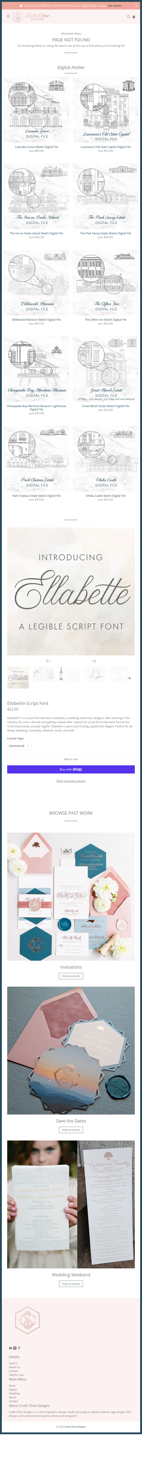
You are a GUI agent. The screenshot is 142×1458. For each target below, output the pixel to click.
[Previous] (48, 661)
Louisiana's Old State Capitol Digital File (106, 146)
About (12, 1397)
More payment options (71, 781)
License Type (15, 738)
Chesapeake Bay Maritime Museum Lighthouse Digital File (36, 407)
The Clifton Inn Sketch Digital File (105, 319)
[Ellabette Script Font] (71, 592)
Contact (13, 1371)
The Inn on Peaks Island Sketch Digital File (36, 233)
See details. (115, 5)
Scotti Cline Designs (75, 1426)
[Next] (94, 661)
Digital (13, 1389)
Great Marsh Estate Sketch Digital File (105, 406)
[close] (136, 6)
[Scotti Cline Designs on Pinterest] (19, 1348)
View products (71, 976)
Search (13, 1363)
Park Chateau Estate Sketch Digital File (36, 495)
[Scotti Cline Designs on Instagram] (14, 1348)
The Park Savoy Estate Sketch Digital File (105, 233)
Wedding (14, 1393)
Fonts (12, 1385)
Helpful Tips (16, 1375)
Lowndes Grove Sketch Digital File (36, 146)
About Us (14, 1367)
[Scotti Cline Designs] (68, 16)
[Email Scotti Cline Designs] (10, 1348)
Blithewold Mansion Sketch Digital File (36, 319)
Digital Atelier (71, 67)
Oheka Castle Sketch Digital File (106, 495)
